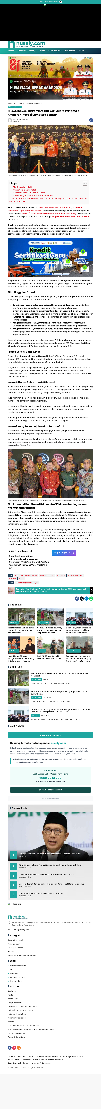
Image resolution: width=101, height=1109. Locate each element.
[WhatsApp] (91, 598)
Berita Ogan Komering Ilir (28, 582)
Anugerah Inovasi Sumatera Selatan (69, 216)
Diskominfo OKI (48, 575)
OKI (11, 969)
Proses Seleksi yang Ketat (24, 190)
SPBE (22, 578)
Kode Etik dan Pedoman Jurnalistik (22, 1006)
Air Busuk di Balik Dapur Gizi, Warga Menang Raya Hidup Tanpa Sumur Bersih (49, 630)
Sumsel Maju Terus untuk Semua (22, 955)
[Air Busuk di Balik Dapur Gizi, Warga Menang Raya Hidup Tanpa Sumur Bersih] (50, 616)
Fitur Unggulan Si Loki (22, 187)
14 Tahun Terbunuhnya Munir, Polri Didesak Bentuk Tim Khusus (46, 874)
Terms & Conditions (16, 1037)
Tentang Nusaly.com (16, 1033)
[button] (81, 44)
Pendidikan (72, 623)
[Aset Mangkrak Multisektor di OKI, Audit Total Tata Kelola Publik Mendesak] (21, 616)
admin (15, 119)
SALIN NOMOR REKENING (52, 790)
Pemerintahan (14, 944)
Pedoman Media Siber (17, 1014)
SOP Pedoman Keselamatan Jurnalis (23, 1025)
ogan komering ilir (17, 977)
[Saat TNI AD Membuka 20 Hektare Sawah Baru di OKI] (50, 645)
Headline (11, 951)
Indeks (10, 995)
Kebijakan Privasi (15, 1002)
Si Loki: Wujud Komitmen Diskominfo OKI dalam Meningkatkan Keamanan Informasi (49, 198)
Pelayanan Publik (76, 575)
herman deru (16, 981)
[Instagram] (14, 1048)
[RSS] (19, 1048)
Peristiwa (42, 651)
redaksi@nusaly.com (21, 929)
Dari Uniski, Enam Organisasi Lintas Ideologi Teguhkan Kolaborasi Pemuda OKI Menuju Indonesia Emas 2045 (79, 630)
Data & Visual (14, 623)
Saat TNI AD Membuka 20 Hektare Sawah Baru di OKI (49, 657)
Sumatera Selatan (18, 965)
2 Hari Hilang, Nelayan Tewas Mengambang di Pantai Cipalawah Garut (50, 865)
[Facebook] (77, 598)
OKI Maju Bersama (14, 107)
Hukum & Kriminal (74, 651)
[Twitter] (82, 598)
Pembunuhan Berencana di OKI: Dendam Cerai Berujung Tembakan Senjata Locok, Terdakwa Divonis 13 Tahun (78, 658)
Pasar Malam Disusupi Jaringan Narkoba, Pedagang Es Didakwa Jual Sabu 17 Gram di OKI (21, 658)
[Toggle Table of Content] (83, 183)
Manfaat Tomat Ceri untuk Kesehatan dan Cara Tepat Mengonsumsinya (51, 884)
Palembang (15, 973)
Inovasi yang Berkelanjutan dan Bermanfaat (33, 195)
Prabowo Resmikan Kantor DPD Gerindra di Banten (41, 893)
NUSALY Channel (17, 201)
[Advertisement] (50, 1091)
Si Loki (13, 578)
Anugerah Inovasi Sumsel (27, 575)
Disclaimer (12, 991)
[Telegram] (86, 598)
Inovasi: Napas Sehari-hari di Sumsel (29, 193)
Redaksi (11, 1021)
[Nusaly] (26, 44)
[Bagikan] (91, 120)
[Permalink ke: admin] (10, 120)
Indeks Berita (13, 999)
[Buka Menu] (86, 44)
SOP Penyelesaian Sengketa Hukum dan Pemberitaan (31, 1029)
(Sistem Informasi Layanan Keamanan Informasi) (49, 213)
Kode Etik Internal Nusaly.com (20, 1010)
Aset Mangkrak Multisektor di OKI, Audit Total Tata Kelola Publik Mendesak (21, 630)
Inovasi (62, 575)
